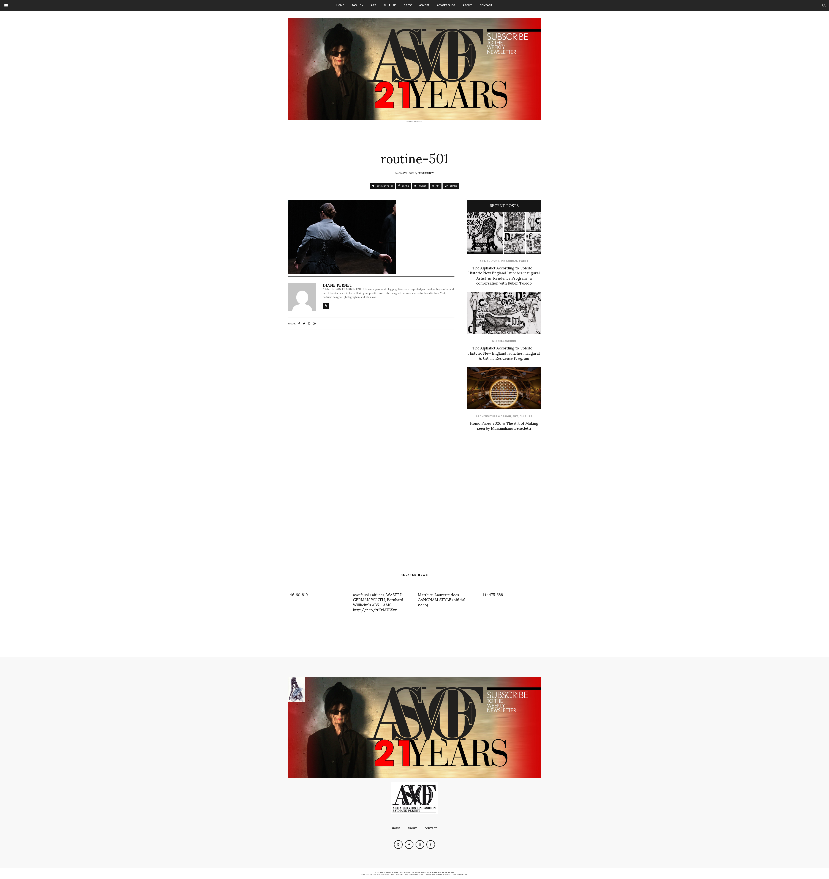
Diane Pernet (426, 172)
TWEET (422, 186)
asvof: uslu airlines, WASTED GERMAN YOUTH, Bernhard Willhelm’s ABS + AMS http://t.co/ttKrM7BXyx (378, 602)
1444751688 (493, 594)
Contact (486, 5)
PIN (437, 186)
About (467, 5)
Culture (390, 5)
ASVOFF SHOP (446, 5)
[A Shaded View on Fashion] (414, 69)
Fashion (357, 5)
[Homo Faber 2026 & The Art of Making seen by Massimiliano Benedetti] (504, 388)
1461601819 (298, 594)
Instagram (509, 261)
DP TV (407, 5)
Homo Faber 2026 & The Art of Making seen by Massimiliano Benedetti (504, 425)
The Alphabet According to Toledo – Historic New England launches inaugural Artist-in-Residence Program (504, 352)
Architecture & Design (493, 416)
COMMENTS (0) (384, 186)
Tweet (523, 261)
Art (373, 5)
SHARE (405, 186)
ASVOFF (424, 5)
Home (340, 5)
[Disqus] (371, 390)
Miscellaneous (504, 341)
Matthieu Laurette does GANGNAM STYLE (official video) (441, 599)
